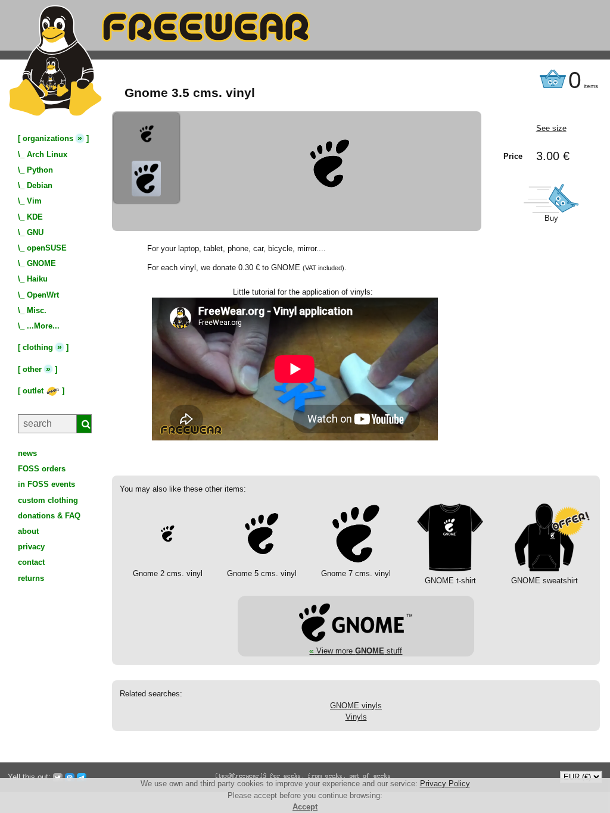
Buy (551, 218)
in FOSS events (46, 484)
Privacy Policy (445, 783)
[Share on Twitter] (58, 776)
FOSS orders (42, 468)
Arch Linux (47, 154)
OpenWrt (43, 294)
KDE (35, 216)
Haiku (37, 278)
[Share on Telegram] (81, 776)
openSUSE (47, 247)
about (28, 531)
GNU (35, 232)
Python (40, 169)
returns (31, 578)
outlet (34, 390)
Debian (39, 185)
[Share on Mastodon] (69, 776)
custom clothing (48, 500)
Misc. (36, 310)
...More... (43, 325)
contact (31, 562)
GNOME (41, 263)
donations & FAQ (49, 515)
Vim (34, 200)
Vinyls (356, 716)
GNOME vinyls (356, 705)
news (27, 453)
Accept (305, 806)
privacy (31, 546)
